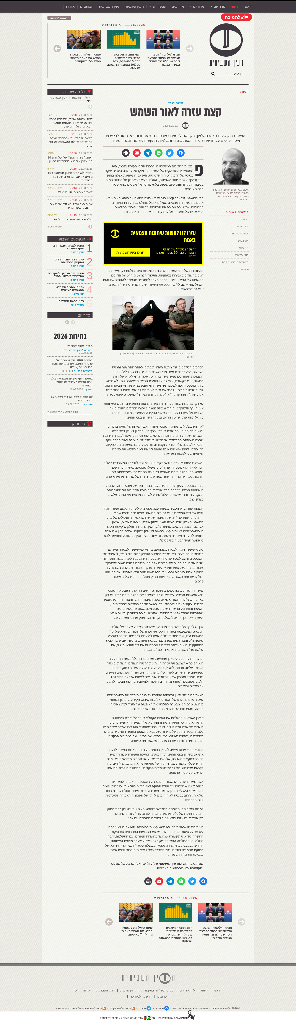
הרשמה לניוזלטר (59, 18)
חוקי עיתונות (242, 255)
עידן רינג (87, 404)
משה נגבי (175, 103)
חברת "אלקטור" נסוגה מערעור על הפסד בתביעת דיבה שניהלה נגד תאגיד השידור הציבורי (164, 59)
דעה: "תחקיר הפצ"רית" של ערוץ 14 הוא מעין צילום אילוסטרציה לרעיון (70, 159)
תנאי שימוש (201, 1008)
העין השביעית (58, 98)
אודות (70, 6)
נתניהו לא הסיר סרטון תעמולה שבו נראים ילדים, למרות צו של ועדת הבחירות (70, 176)
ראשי (247, 6)
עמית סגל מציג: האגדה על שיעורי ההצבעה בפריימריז (71, 205)
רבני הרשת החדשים (71, 301)
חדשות (76, 98)
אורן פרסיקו (77, 252)
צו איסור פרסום (240, 233)
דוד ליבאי (243, 247)
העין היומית (135, 6)
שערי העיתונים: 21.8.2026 (75, 192)
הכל (87, 98)
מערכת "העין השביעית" (78, 350)
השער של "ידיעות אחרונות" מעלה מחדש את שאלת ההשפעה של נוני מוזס (71, 141)
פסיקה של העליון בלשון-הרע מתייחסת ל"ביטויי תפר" (66, 275)
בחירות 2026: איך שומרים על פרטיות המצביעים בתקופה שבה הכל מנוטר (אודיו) (72, 364)
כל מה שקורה (74, 92)
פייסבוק (78, 424)
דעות (234, 6)
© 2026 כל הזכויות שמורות (225, 1008)
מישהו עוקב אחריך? (80, 346)
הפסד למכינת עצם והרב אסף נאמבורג (68, 247)
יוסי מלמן (78, 293)
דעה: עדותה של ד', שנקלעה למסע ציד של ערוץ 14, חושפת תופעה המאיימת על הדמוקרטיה (71, 122)
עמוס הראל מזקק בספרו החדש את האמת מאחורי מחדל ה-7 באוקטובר (85, 58)
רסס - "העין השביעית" (90, 1008)
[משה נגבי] (229, 184)
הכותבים (87, 6)
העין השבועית (109, 6)
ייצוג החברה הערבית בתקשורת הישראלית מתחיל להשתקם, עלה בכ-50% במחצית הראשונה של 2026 (123, 61)
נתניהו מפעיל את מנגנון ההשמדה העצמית (69, 289)
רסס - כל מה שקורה (120, 1008)
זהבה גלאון (243, 226)
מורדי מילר (77, 304)
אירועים (178, 6)
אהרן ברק (243, 240)
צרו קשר (176, 1008)
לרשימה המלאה (54, 227)
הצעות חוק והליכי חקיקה (235, 262)
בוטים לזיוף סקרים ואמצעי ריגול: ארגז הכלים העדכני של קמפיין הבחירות (72, 382)
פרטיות (245, 269)
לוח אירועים (187, 990)
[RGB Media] (150, 1017)
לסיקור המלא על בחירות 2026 (62, 412)
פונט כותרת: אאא (65, 1008)
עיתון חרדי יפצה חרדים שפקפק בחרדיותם (69, 261)
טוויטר (142, 1008)
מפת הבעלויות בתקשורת (157, 990)
